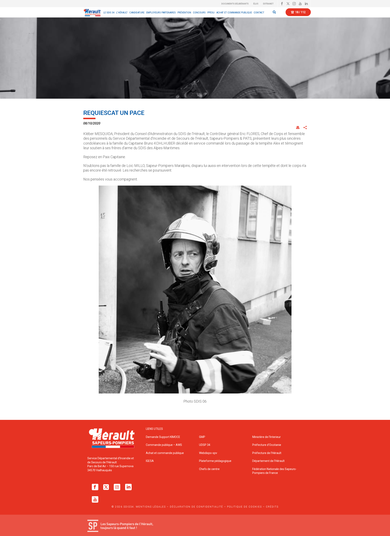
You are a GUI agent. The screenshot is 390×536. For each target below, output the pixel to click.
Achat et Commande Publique (234, 12)
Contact (259, 12)
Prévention (184, 12)
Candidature (136, 12)
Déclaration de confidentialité (196, 506)
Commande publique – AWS (164, 444)
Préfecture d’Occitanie (266, 444)
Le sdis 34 (108, 12)
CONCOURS (199, 12)
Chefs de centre (209, 469)
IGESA (150, 461)
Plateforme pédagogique (215, 461)
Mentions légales (151, 506)
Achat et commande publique (165, 453)
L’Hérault (122, 12)
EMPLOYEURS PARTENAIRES (161, 12)
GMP (202, 437)
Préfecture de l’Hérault (266, 453)
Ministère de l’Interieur (266, 437)
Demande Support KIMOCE (163, 437)
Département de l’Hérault (268, 461)
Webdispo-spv (208, 453)
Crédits (272, 506)
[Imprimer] (297, 127)
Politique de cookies (244, 506)
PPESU (210, 12)
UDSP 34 (204, 444)
